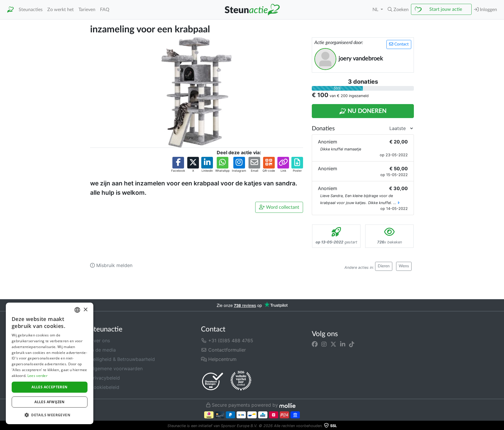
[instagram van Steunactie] (324, 344)
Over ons (100, 340)
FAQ (104, 9)
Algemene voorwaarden (116, 368)
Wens (404, 266)
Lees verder (37, 375)
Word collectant (282, 207)
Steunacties (31, 9)
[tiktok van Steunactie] (351, 344)
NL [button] (375, 9)
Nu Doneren (366, 111)
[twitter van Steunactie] (333, 344)
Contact (401, 44)
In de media (103, 350)
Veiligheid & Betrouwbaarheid (122, 359)
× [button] (85, 310)
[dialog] (49, 363)
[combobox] (77, 310)
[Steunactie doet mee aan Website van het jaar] (240, 381)
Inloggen (488, 9)
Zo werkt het (60, 9)
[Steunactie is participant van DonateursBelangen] (212, 381)
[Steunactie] (10, 10)
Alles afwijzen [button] (49, 401)
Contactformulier (226, 350)
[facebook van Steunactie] (315, 344)
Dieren (384, 266)
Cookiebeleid (104, 387)
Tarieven (86, 9)
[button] (398, 9)
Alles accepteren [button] (49, 387)
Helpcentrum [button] (222, 359)
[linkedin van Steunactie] (342, 344)
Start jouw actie (445, 9)
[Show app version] (500, 426)
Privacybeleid (105, 378)
